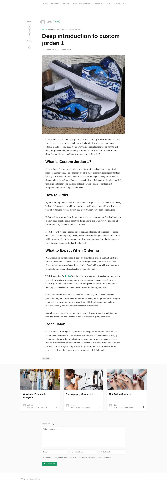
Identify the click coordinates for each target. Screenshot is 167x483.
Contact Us (119, 3)
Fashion (46, 359)
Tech (108, 3)
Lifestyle (98, 3)
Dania (53, 22)
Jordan (68, 276)
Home (45, 3)
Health (66, 3)
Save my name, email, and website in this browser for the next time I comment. (79, 457)
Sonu (72, 405)
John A (29, 405)
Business (55, 3)
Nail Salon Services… (121, 394)
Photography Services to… (81, 394)
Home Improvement (81, 3)
